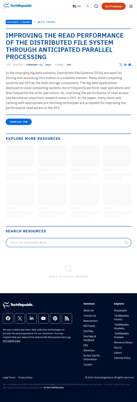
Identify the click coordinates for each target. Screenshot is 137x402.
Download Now (18, 121)
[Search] (96, 6)
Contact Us (89, 315)
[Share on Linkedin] (125, 64)
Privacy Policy (25, 377)
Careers (87, 364)
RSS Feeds (89, 326)
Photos (118, 347)
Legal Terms (9, 377)
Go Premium (113, 6)
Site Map (88, 331)
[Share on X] (120, 64)
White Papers (46, 22)
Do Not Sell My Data (54, 387)
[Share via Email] (129, 64)
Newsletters (90, 320)
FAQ (85, 345)
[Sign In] (87, 6)
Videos (118, 352)
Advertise (88, 350)
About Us (88, 310)
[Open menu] (131, 6)
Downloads (120, 310)
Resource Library (19, 22)
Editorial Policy (122, 358)
